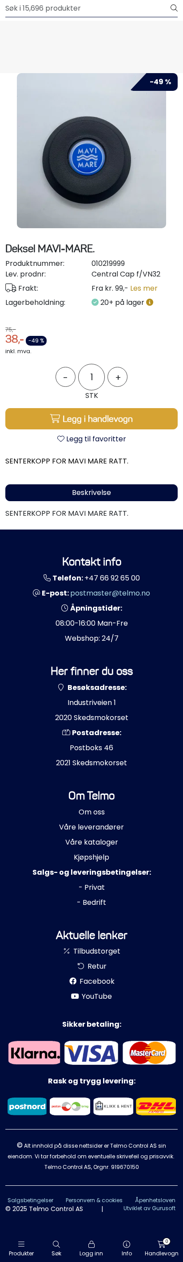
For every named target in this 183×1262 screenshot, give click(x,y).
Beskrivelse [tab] (91, 492)
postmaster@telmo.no (110, 593)
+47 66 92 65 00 (112, 578)
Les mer (144, 288)
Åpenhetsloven (155, 1200)
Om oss (92, 812)
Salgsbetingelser (30, 1200)
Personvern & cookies (94, 1200)
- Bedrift (91, 902)
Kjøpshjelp (91, 857)
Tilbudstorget (96, 951)
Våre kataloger (91, 842)
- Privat (92, 887)
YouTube (96, 996)
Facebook (96, 981)
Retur (96, 966)
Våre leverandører (91, 827)
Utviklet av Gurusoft (149, 1208)
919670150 (125, 1167)
